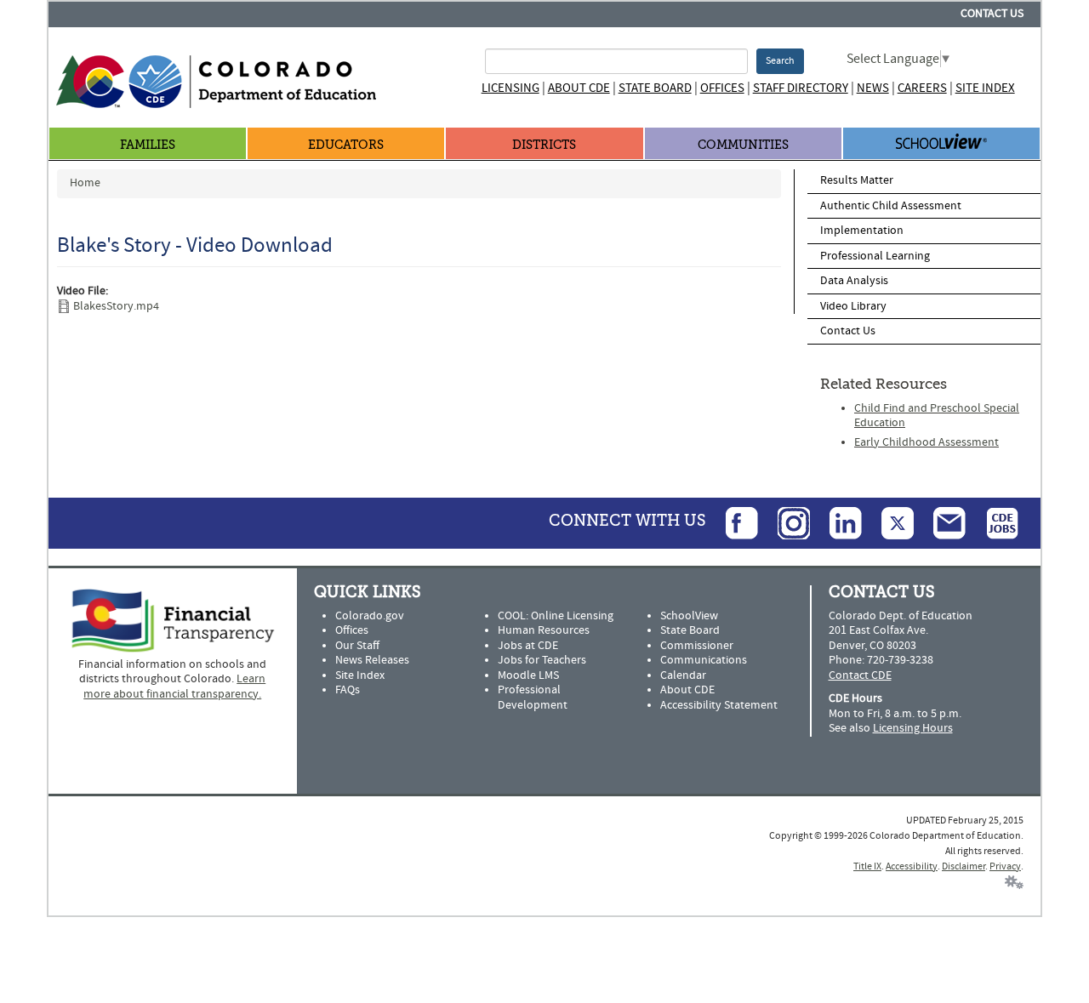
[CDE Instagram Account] (785, 522)
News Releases (372, 660)
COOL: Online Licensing (555, 616)
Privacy (1005, 866)
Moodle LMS (528, 675)
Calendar (683, 675)
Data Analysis (854, 280)
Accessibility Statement (719, 705)
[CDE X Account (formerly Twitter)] (889, 522)
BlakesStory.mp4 (116, 306)
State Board (655, 88)
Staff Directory (800, 88)
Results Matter (856, 180)
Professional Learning (875, 256)
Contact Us (992, 13)
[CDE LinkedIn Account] (837, 522)
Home (85, 183)
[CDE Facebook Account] (733, 522)
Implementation (862, 230)
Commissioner (696, 645)
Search (780, 60)
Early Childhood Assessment (926, 442)
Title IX (867, 866)
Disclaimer (963, 866)
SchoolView (689, 616)
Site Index (985, 88)
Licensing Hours (913, 728)
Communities (743, 145)
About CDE (579, 88)
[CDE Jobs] (993, 522)
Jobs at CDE (528, 645)
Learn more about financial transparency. (174, 686)
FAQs (347, 690)
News (873, 88)
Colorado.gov (369, 616)
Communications (703, 660)
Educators (346, 145)
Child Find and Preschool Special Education (936, 416)
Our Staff (357, 645)
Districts (544, 145)
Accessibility (912, 866)
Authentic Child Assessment (890, 206)
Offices (722, 88)
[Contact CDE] (941, 522)
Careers (922, 88)
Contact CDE (860, 675)
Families (147, 145)
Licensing (510, 88)
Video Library (853, 306)
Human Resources (544, 630)
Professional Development (532, 697)
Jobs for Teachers (542, 660)
